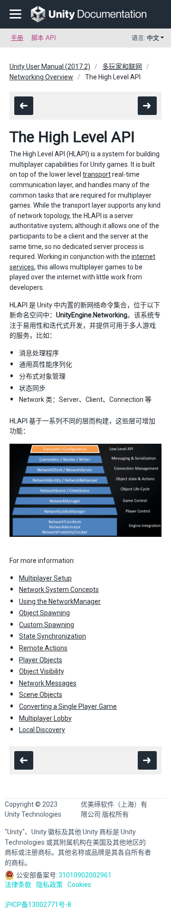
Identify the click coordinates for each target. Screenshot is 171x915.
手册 (17, 37)
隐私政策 (49, 884)
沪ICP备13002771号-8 (38, 904)
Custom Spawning (46, 625)
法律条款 (18, 884)
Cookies (79, 884)
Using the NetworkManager (60, 601)
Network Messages (47, 683)
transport (97, 174)
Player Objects (40, 660)
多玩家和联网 (122, 66)
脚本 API (43, 37)
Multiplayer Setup (45, 578)
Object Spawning (44, 613)
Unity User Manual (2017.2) (50, 66)
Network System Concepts (59, 589)
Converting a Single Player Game (68, 706)
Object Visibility (41, 671)
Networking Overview (41, 77)
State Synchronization (52, 636)
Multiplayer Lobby (45, 718)
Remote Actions (43, 648)
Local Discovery (42, 730)
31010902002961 (85, 875)
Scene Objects (40, 694)
